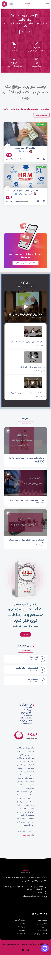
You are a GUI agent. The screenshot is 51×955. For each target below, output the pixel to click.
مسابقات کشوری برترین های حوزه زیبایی (25, 336)
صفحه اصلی (42, 920)
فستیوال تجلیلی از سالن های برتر (25, 306)
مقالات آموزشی (20, 920)
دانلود (26, 634)
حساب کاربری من (40, 933)
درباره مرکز (21, 927)
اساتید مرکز (25, 32)
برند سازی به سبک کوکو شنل (25, 362)
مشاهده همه (26, 423)
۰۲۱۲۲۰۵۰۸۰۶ (39, 892)
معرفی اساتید (41, 923)
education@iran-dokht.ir (33, 896)
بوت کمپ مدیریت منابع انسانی (25, 190)
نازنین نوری (24, 151)
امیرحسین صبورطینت (24, 194)
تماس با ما (42, 927)
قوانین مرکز (42, 930)
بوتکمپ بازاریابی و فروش (25, 148)
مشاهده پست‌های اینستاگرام (25, 263)
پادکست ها (21, 933)
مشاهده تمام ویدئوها (26, 287)
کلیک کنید (26, 835)
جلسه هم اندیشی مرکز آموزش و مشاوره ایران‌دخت (25, 387)
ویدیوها (22, 930)
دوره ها (23, 923)
